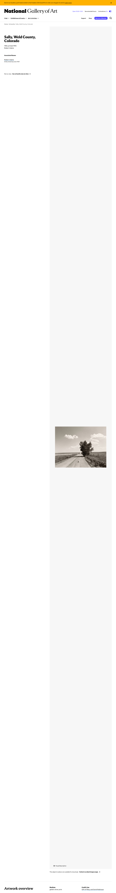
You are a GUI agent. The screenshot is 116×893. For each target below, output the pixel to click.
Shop (90, 18)
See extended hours (90, 11)
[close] (111, 3)
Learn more (68, 3)
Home (6, 24)
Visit (6, 18)
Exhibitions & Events (18, 18)
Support (83, 18)
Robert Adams (9, 60)
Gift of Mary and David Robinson (93, 889)
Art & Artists (32, 18)
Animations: (103, 11)
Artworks (12, 24)
